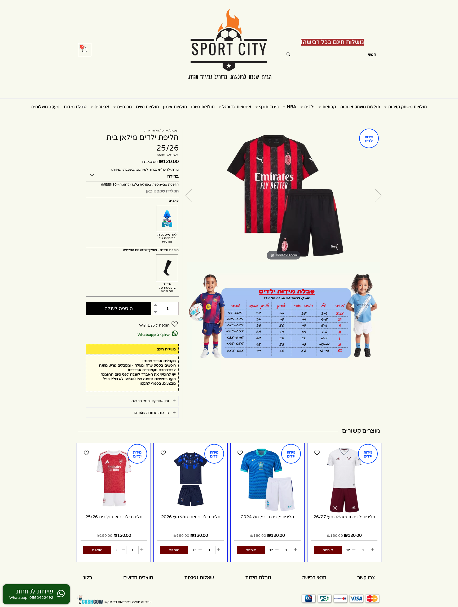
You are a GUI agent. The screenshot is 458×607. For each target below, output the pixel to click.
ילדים (308, 106)
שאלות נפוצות (199, 577)
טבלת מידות (75, 106)
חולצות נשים (147, 106)
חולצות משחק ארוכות (360, 106)
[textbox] (332, 42)
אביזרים (101, 106)
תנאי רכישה (314, 577)
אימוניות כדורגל (236, 106)
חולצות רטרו (202, 106)
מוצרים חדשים (138, 577)
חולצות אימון (175, 106)
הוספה (327, 550)
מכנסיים (124, 106)
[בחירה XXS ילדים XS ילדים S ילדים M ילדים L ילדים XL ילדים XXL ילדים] (132, 174)
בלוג (87, 577)
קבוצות (328, 106)
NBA (291, 106)
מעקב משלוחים (45, 106)
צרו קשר (366, 577)
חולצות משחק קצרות (407, 106)
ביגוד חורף (268, 106)
